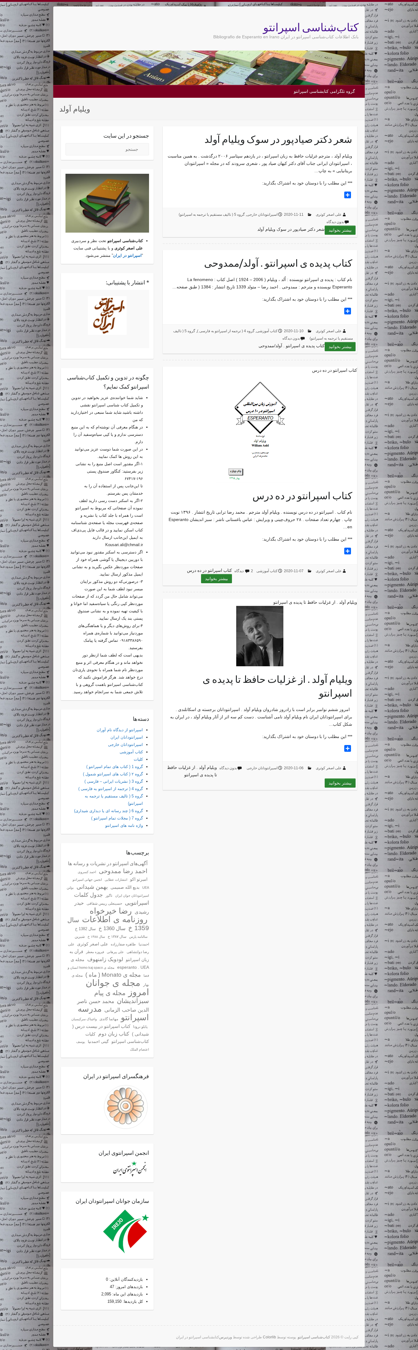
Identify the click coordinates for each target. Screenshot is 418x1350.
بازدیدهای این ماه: (127, 1294)
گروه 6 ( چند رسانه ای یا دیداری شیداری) (108, 810)
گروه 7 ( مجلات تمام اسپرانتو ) (117, 818)
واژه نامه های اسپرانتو (124, 825)
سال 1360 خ (112, 928)
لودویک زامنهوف (105, 959)
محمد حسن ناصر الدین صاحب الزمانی (113, 1005)
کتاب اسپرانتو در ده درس (302, 495)
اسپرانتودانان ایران (126, 737)
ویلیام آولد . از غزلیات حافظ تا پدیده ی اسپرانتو (277, 686)
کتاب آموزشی (267, 331)
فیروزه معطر (95, 952)
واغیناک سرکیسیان (84, 1019)
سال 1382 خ (85, 929)
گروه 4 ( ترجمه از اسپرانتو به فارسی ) (226, 331)
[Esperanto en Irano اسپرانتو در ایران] (107, 315)
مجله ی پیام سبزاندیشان (121, 996)
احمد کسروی (87, 872)
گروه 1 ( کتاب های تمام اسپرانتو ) (114, 766)
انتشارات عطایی (116, 879)
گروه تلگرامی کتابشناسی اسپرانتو (324, 91)
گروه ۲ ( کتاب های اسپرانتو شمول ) (113, 774)
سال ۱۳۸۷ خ (117, 936)
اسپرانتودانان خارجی (262, 214)
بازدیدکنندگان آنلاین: (125, 1279)
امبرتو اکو (138, 879)
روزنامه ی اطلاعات (114, 919)
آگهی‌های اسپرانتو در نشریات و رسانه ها (107, 863)
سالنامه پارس (138, 936)
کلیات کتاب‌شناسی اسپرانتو (117, 1038)
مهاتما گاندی (108, 1019)
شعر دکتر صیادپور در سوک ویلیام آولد (278, 139)
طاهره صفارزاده (123, 944)
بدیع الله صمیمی (125, 887)
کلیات (138, 759)
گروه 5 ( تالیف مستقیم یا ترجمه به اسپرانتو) (212, 214)
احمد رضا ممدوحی (123, 871)
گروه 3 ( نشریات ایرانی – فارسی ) (113, 781)
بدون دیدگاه (335, 222)
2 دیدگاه (243, 571)
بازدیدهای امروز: (128, 1286)
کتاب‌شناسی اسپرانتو (311, 27)
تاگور (109, 895)
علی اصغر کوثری (328, 214)
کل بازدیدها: (132, 1301)
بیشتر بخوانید (340, 230)
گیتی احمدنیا (98, 1042)
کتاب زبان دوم (113, 1034)
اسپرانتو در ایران (127, 255)
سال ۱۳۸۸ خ (96, 936)
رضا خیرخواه (111, 910)
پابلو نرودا (140, 1027)
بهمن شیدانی (92, 887)
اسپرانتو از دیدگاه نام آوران (120, 730)
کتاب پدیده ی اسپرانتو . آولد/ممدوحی (278, 262)
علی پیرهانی (115, 952)
